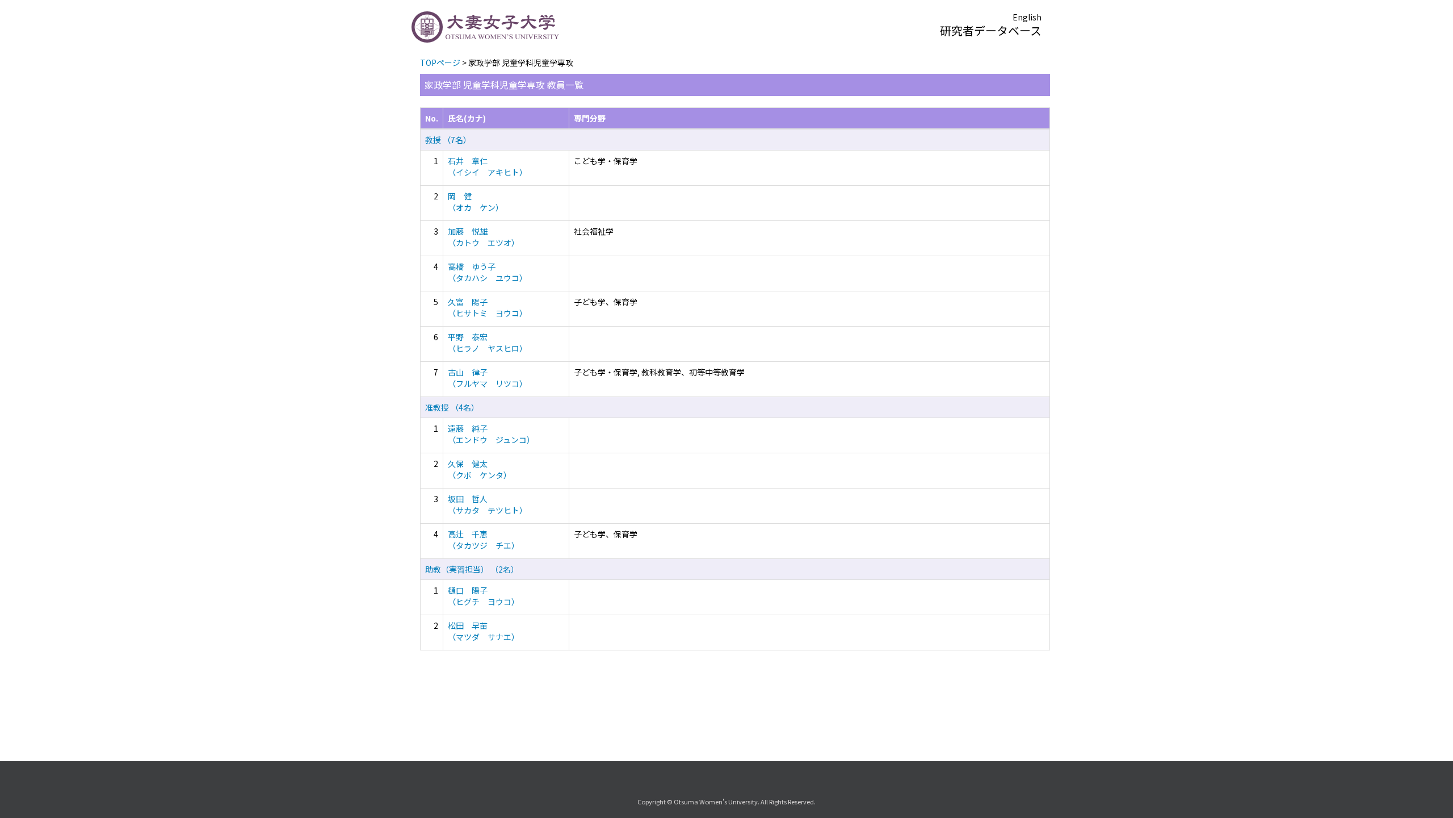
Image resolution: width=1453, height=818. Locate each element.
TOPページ (440, 62)
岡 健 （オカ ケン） (475, 201)
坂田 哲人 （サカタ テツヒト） (487, 504)
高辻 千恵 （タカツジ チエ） (483, 539)
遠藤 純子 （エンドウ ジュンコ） (491, 434)
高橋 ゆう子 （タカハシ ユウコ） (487, 272)
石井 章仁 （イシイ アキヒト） (487, 166)
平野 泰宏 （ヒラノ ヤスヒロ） (487, 342)
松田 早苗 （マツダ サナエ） (483, 631)
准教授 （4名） (452, 407)
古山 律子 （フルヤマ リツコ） (487, 377)
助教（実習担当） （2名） (472, 569)
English (1027, 17)
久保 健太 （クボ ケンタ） (479, 469)
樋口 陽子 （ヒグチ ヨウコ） (483, 596)
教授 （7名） (448, 139)
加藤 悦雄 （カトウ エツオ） (483, 237)
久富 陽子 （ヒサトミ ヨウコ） (487, 307)
